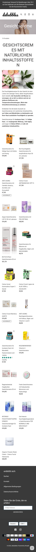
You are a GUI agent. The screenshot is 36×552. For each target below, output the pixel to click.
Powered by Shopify (23, 545)
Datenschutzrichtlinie (11, 492)
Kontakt (6, 481)
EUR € (23, 524)
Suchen (6, 476)
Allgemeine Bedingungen (12, 486)
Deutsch (13, 524)
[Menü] (33, 14)
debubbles (15, 545)
